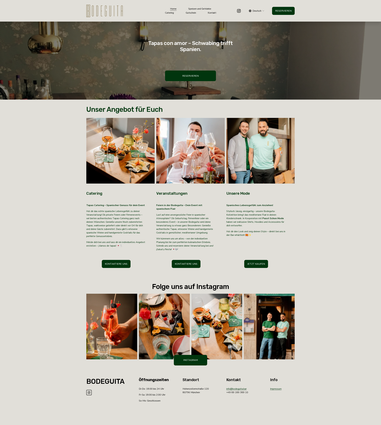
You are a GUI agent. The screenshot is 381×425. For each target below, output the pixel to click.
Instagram (190, 360)
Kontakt (212, 12)
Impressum (276, 388)
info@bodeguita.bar (236, 388)
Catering (169, 12)
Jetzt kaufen (256, 264)
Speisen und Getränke (199, 8)
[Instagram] (239, 11)
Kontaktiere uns (116, 264)
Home (173, 8)
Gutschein (191, 12)
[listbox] (257, 11)
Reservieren (283, 11)
